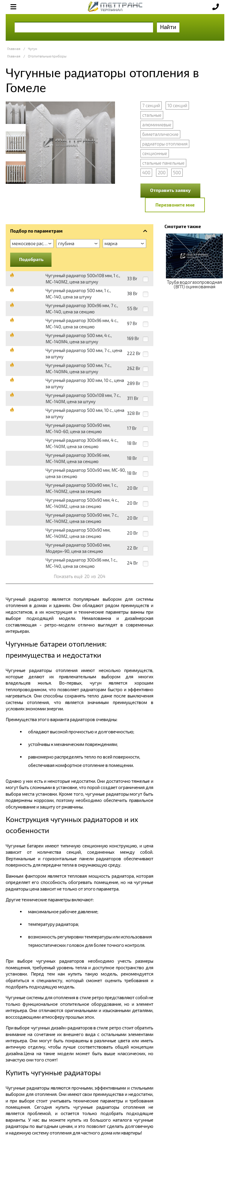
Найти (168, 26)
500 (177, 172)
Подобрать (31, 259)
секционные (154, 153)
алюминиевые (156, 124)
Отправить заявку (170, 190)
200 (162, 172)
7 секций (151, 105)
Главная (13, 49)
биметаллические (160, 134)
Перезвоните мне (175, 204)
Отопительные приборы (47, 56)
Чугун (32, 49)
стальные (151, 115)
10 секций (177, 105)
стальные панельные (163, 163)
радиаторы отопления (164, 143)
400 (146, 172)
